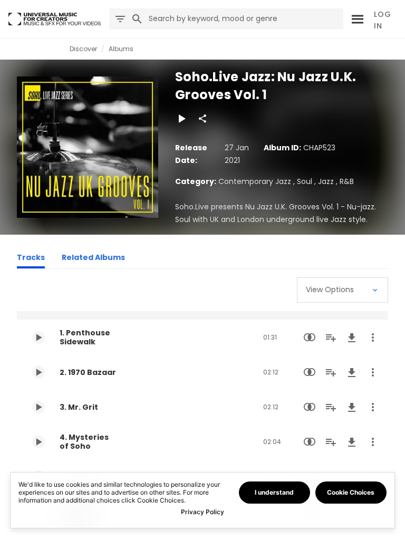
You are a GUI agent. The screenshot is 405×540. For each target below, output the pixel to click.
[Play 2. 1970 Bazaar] (38, 372)
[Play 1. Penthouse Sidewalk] (38, 337)
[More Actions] (373, 337)
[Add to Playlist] (330, 337)
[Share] (202, 118)
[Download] (351, 337)
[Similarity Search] (309, 337)
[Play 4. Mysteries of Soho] (38, 442)
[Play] (181, 118)
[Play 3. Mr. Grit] (38, 407)
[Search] (356, 19)
